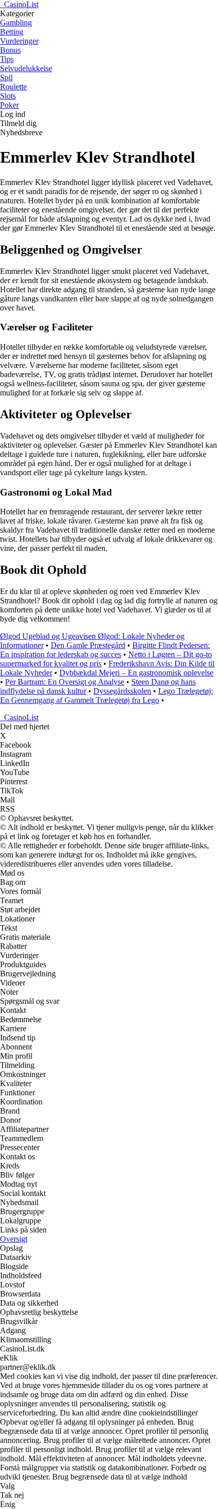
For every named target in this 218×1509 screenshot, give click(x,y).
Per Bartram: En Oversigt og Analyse (64, 681)
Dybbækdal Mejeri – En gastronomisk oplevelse (136, 672)
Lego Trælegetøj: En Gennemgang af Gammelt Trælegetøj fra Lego (106, 695)
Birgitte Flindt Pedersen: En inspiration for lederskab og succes (105, 650)
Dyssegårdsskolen (122, 691)
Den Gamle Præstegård (88, 645)
